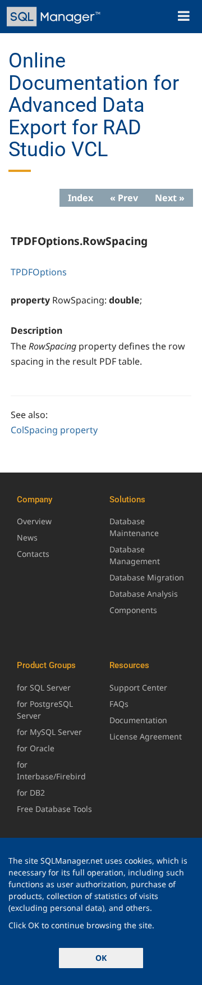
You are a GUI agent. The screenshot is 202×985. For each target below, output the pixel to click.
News (27, 537)
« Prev (124, 198)
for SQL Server (44, 687)
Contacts (33, 553)
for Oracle (35, 748)
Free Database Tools (54, 809)
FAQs (118, 703)
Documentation (138, 720)
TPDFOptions (39, 272)
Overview (34, 521)
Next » (170, 198)
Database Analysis (143, 593)
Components (133, 610)
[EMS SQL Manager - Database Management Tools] (55, 16)
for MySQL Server (49, 732)
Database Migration (146, 577)
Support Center (138, 687)
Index (80, 198)
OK (101, 957)
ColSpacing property (54, 430)
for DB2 (31, 792)
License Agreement (145, 736)
